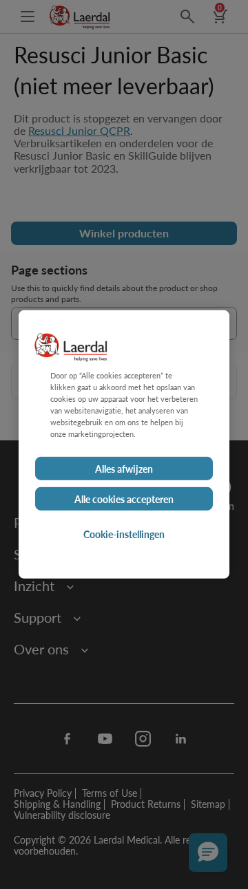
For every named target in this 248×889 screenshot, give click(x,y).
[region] (124, 444)
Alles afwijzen (124, 468)
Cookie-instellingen (124, 534)
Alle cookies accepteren (124, 499)
